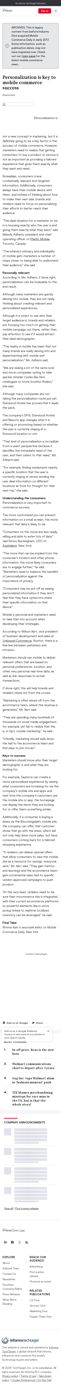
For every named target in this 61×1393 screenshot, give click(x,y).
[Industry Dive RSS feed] (26, 1242)
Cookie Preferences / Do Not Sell (31, 1380)
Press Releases (11, 1294)
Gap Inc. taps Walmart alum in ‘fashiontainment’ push (33, 1080)
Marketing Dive (38, 1311)
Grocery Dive (38, 1305)
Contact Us (9, 1273)
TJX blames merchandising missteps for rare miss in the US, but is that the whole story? (32, 1099)
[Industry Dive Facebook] (12, 1242)
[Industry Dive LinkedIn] (5, 1242)
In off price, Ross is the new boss (33, 1052)
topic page (28, 56)
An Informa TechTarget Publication (30, 3)
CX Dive (34, 1300)
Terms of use (28, 1376)
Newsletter (9, 1279)
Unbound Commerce (17, 640)
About (6, 1263)
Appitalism (10, 545)
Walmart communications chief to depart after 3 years (33, 1066)
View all (8, 1208)
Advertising (36, 1266)
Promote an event (40, 1281)
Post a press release (27, 1208)
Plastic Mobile (39, 239)
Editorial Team (11, 1268)
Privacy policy (10, 1376)
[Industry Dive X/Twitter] (19, 1242)
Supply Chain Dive (41, 1316)
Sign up (44, 11)
